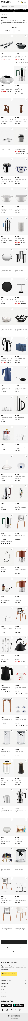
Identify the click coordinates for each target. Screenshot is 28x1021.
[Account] (18, 2)
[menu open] (25, 2)
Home (5, 14)
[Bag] (21, 2)
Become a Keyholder (7, 973)
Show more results (14, 942)
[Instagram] (7, 1010)
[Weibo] (20, 1010)
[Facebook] (2, 1010)
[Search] (3, 6)
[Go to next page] (25, 947)
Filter (6, 30)
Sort (19, 30)
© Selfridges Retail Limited (14, 1018)
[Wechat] (15, 1010)
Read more (4, 24)
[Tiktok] (11, 1010)
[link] (7, 56)
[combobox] (15, 6)
